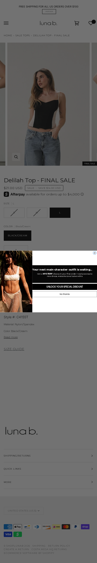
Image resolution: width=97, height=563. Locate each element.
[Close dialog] (94, 252)
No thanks (64, 294)
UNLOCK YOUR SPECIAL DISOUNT (64, 287)
